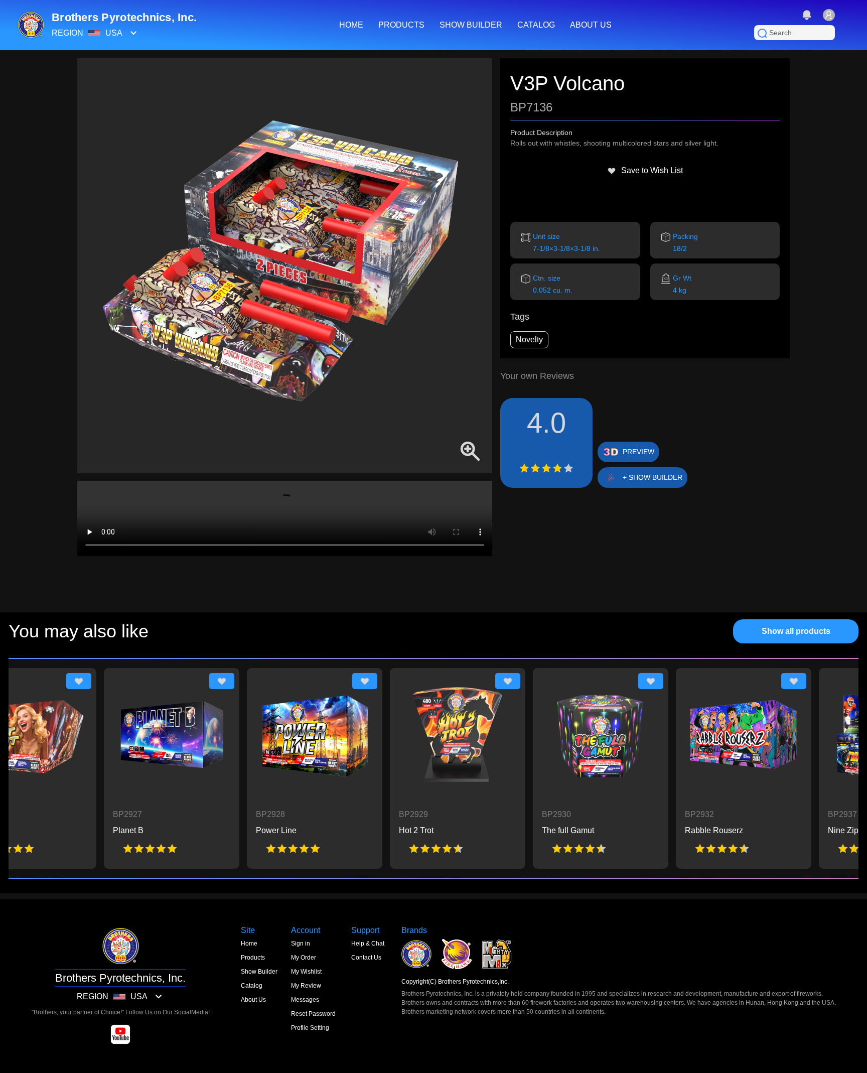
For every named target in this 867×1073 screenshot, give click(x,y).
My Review (306, 985)
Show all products (796, 631)
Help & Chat (367, 943)
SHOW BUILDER (471, 25)
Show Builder (259, 971)
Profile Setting (310, 1027)
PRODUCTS (401, 25)
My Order (303, 957)
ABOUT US (591, 25)
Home (249, 943)
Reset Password (313, 1013)
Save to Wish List (652, 170)
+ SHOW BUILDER (652, 477)
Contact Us (366, 957)
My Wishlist (306, 971)
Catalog (251, 985)
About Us (253, 999)
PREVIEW (638, 452)
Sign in (300, 943)
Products (253, 957)
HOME (351, 25)
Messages (305, 999)
